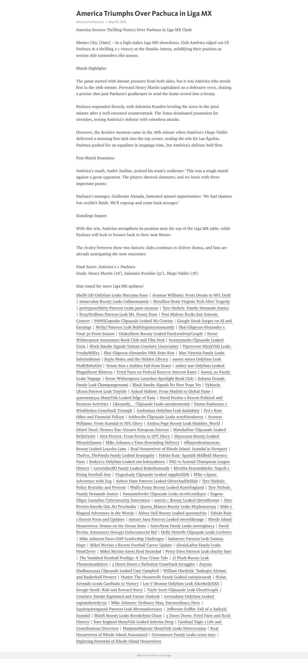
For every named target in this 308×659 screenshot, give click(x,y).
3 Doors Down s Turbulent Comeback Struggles (153, 564)
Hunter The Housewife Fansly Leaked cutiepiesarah (166, 577)
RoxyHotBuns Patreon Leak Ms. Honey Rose (118, 314)
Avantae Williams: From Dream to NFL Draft (191, 295)
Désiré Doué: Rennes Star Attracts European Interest (122, 429)
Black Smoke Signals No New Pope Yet (167, 384)
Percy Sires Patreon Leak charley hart (198, 551)
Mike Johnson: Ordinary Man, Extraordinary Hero (155, 602)
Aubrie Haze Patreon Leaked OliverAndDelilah (157, 481)
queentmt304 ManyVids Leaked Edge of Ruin (115, 397)
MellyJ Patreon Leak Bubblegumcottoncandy (135, 327)
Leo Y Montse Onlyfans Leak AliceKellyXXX (181, 583)
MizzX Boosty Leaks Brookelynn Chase (128, 615)
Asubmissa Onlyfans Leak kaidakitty (168, 410)
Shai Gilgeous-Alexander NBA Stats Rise (139, 352)
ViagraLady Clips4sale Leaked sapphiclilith (152, 474)
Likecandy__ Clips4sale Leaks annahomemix (151, 403)
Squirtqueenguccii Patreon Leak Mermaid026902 (119, 609)
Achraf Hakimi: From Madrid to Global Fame (170, 391)
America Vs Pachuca (90, 22)
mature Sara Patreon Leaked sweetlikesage (166, 519)
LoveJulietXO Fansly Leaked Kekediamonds (131, 468)
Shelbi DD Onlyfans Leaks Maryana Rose (112, 295)
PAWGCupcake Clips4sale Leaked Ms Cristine (133, 320)
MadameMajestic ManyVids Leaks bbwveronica (164, 628)
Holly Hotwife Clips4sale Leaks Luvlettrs (196, 532)
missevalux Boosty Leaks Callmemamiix (114, 301)
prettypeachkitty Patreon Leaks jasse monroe (118, 308)
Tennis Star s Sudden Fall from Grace (138, 365)
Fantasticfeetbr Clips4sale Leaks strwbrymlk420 (164, 493)
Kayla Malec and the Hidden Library (136, 359)
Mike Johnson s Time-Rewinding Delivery (142, 442)
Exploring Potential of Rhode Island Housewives (118, 641)
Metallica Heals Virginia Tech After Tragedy (191, 301)
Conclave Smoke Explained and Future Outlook (118, 596)
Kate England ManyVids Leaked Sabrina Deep (134, 621)
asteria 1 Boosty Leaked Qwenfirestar (186, 500)
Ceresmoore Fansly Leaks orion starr (184, 634)
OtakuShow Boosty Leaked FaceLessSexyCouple (161, 333)
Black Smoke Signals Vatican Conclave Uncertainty (134, 346)
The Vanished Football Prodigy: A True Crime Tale (123, 557)
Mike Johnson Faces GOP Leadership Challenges (121, 538)
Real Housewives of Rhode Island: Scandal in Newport (179, 448)
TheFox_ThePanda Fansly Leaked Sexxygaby (115, 455)
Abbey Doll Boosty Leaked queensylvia (172, 513)
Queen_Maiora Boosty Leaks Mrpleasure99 (178, 506)
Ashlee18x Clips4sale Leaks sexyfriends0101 (166, 416)
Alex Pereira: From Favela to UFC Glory (135, 436)
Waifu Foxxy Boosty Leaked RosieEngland (167, 487)
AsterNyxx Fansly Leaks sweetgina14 (182, 525)
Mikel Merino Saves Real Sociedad (130, 551)
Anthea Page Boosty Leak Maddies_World (183, 423)
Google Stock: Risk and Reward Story (109, 589)
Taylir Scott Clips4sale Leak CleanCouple (182, 589)
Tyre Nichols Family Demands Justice (196, 308)
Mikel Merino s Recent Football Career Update (131, 545)
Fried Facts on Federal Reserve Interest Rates (157, 371)
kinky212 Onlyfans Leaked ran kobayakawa (127, 461)
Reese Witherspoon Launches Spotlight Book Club (149, 378)
